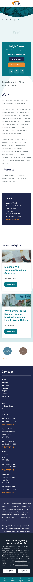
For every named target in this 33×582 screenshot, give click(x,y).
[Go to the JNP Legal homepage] (16, 3)
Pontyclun (5, 474)
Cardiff (4, 403)
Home (3, 20)
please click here (21, 565)
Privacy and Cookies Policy (11, 526)
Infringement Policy (13, 528)
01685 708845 (16, 54)
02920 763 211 (9, 418)
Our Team (10, 20)
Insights (4, 391)
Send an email (16, 59)
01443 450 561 (9, 464)
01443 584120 (9, 487)
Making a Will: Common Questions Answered (15, 269)
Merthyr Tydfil (11, 203)
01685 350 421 (14, 214)
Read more (11, 284)
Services (5, 388)
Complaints (25, 528)
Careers (4, 393)
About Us (5, 382)
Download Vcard (16, 65)
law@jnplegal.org (12, 219)
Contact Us (6, 396)
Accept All (9, 571)
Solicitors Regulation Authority (15, 515)
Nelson (4, 452)
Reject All (24, 571)
